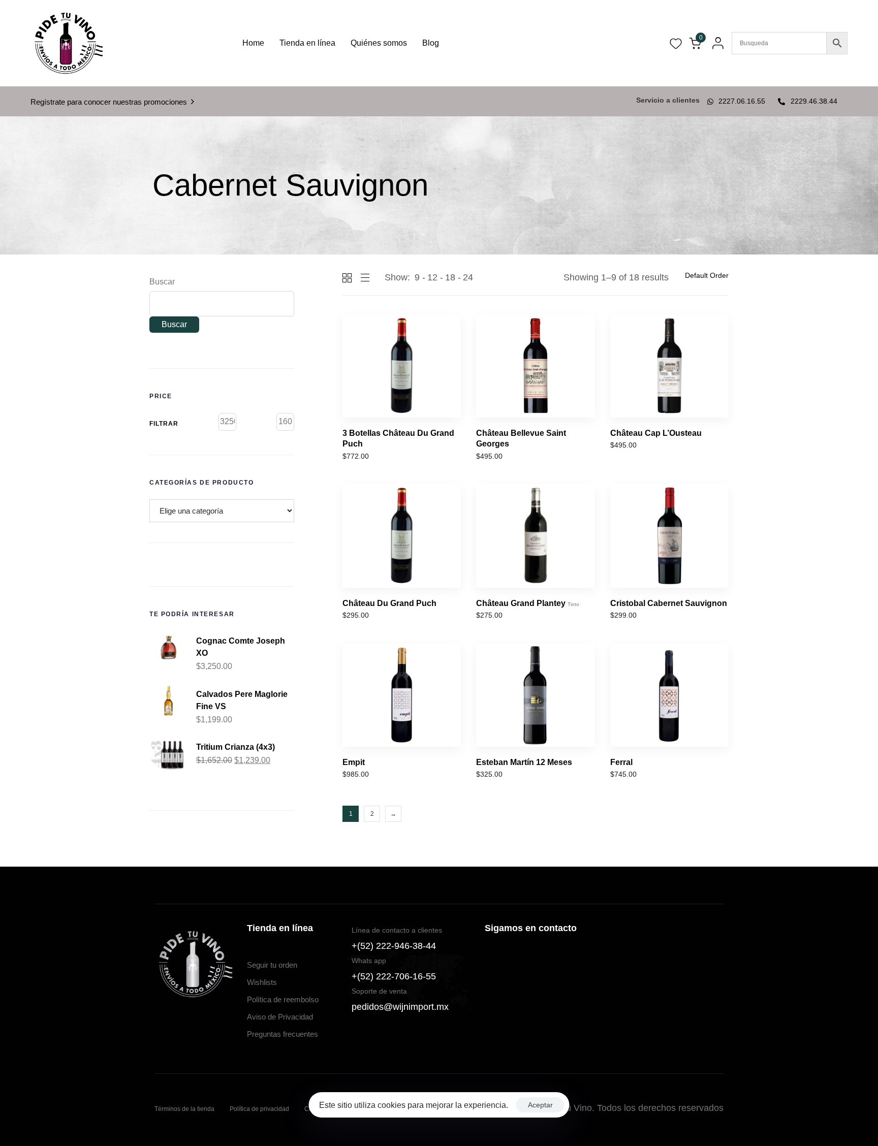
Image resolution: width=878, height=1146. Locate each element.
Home (253, 43)
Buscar (162, 281)
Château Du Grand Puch (389, 603)
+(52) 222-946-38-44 (394, 946)
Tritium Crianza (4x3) (235, 747)
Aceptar (540, 1105)
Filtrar (163, 423)
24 (468, 277)
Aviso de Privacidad (280, 1016)
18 (450, 277)
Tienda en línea (307, 43)
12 (432, 277)
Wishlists (262, 982)
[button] (715, 43)
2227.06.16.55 (741, 101)
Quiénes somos (379, 43)
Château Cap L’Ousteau (656, 433)
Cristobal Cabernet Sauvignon (668, 603)
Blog (430, 43)
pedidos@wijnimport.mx (400, 1007)
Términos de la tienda (184, 1108)
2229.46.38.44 (814, 101)
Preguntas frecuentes (282, 1034)
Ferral (621, 762)
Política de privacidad (259, 1108)
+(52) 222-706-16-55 (394, 976)
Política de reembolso (283, 999)
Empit (353, 762)
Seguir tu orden (272, 965)
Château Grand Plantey (527, 603)
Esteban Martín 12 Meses (524, 762)
